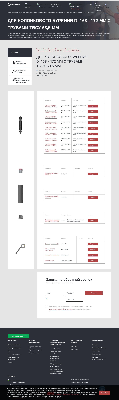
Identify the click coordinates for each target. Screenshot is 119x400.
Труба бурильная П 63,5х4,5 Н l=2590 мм (51, 122)
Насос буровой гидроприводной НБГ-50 (55, 351)
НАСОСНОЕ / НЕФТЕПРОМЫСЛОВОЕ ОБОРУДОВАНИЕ (22, 80)
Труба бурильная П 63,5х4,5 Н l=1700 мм (51, 117)
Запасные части (34, 353)
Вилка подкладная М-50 (51, 244)
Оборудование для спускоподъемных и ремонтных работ (56, 371)
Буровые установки (35, 347)
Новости (95, 345)
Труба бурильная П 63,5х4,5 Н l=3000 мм (51, 128)
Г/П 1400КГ (74, 350)
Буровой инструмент (35, 350)
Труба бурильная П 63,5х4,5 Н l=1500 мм (51, 111)
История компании (14, 345)
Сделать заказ (54, 4)
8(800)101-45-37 (75, 7)
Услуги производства (14, 354)
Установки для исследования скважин (54, 359)
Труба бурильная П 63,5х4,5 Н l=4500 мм (51, 139)
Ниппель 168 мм (49, 260)
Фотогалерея (96, 351)
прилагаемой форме (54, 309)
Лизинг (10, 362)
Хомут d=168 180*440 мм (52, 255)
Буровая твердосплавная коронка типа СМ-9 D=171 (52, 220)
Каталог (14, 52)
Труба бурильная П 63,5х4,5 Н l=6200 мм (51, 150)
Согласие (50, 393)
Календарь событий (98, 348)
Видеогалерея (96, 354)
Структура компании (14, 348)
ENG (90, 4)
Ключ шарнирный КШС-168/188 (50, 249)
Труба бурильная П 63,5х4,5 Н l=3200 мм (51, 133)
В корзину (92, 106)
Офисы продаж (76, 9)
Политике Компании (66, 309)
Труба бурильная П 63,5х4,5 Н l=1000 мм (51, 106)
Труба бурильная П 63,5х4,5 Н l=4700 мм (51, 145)
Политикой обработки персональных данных (62, 395)
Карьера (10, 351)
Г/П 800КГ (74, 347)
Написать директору (18, 336)
